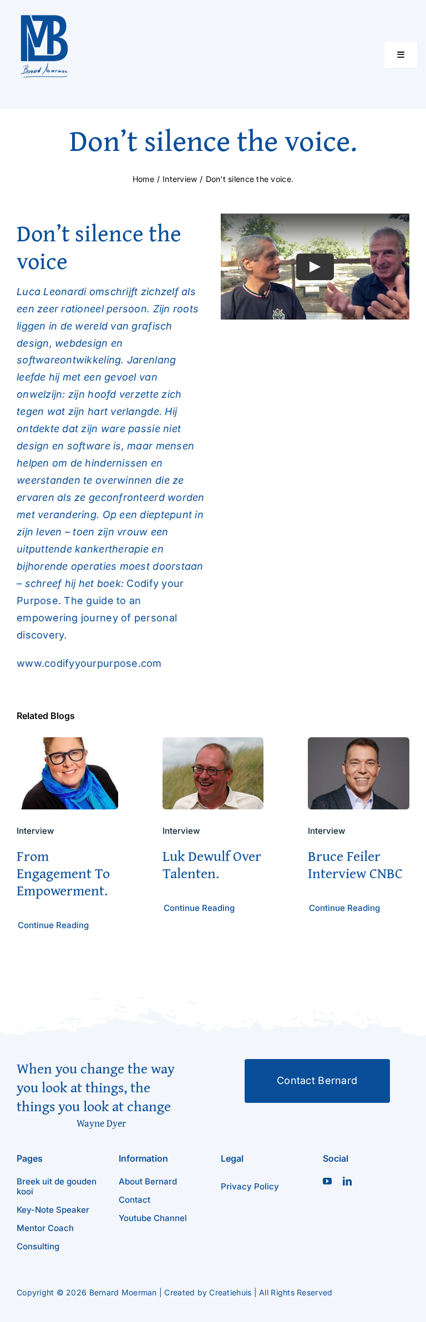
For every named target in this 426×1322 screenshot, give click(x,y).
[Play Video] (315, 266)
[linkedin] (347, 1181)
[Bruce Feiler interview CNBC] (358, 745)
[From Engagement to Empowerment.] (67, 745)
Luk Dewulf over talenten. (212, 864)
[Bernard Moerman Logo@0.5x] (44, 18)
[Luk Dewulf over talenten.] (213, 745)
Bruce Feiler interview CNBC (355, 864)
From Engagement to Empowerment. (63, 873)
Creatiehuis (230, 1292)
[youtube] (327, 1181)
